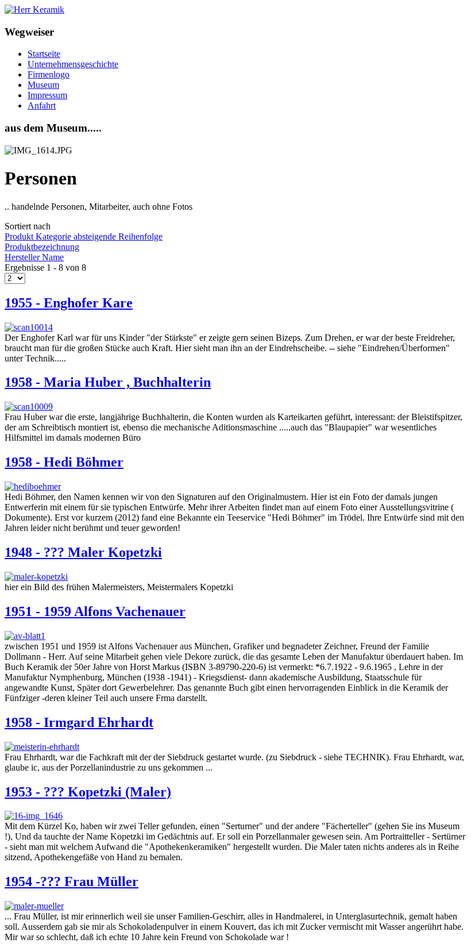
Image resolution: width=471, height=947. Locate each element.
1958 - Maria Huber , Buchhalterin (108, 382)
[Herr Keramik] (34, 9)
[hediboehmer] (33, 486)
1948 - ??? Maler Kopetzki (83, 552)
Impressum (47, 95)
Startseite (44, 54)
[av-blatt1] (25, 636)
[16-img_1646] (34, 816)
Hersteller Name (34, 257)
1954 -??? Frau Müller (71, 881)
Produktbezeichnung (42, 247)
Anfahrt (42, 105)
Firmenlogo (49, 74)
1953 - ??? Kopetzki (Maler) (88, 791)
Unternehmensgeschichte (73, 64)
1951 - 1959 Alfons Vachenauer (95, 611)
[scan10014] (29, 327)
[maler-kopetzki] (36, 577)
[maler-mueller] (34, 906)
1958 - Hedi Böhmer (64, 462)
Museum (43, 85)
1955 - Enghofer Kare (69, 302)
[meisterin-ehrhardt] (42, 747)
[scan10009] (29, 406)
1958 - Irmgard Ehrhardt (79, 722)
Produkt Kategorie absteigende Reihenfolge (84, 236)
